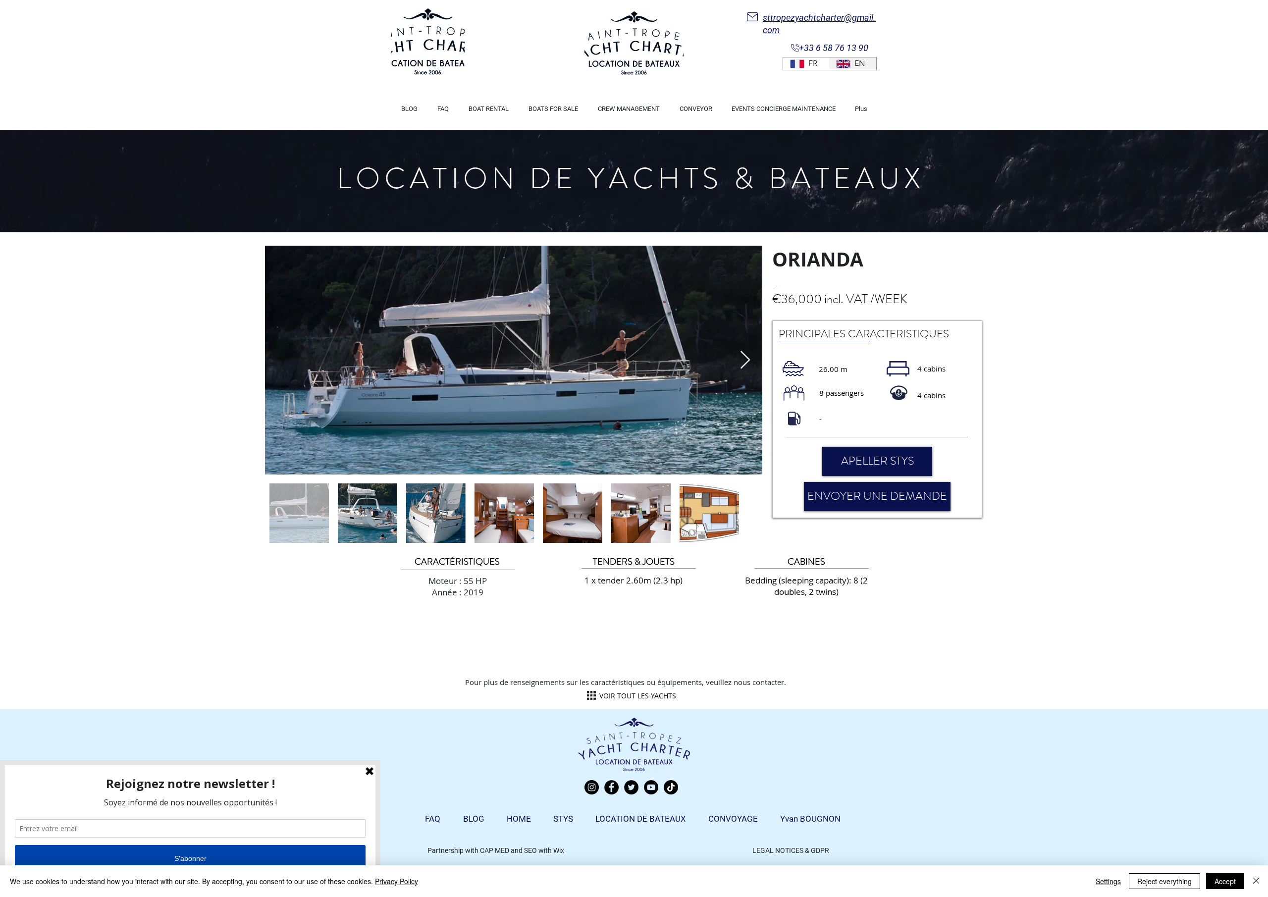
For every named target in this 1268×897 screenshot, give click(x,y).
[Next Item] (745, 360)
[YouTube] (651, 787)
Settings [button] (1108, 881)
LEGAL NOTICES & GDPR (790, 850)
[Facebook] (611, 787)
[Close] (1256, 881)
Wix (558, 850)
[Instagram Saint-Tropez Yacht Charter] (591, 787)
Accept (1225, 881)
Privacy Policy (396, 881)
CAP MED (494, 850)
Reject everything (1164, 881)
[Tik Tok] (671, 787)
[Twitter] (631, 787)
